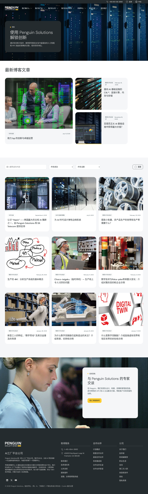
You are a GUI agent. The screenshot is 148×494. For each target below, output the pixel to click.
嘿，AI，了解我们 (39, 486)
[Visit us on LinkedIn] (7, 480)
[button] (139, 2)
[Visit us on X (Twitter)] (11, 480)
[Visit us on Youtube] (16, 480)
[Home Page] (12, 8)
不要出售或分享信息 (53, 486)
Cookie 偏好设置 (67, 486)
